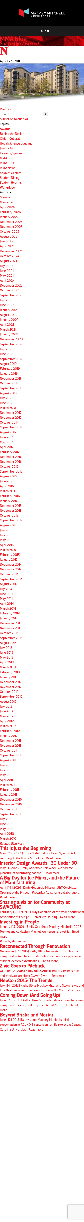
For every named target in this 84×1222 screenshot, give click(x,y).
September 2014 (11, 579)
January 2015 (9, 559)
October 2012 (9, 692)
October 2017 (9, 422)
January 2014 (9, 618)
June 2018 (6, 403)
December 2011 (10, 740)
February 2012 (10, 731)
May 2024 (7, 275)
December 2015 (10, 505)
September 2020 (12, 344)
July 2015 (6, 530)
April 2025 (7, 246)
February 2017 (10, 452)
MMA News (7, 168)
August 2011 (8, 760)
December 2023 (11, 285)
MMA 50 (5, 158)
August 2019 (8, 364)
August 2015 (8, 525)
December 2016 (11, 457)
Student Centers (10, 173)
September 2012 (11, 696)
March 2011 (7, 785)
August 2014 (8, 584)
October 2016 (9, 466)
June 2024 (7, 271)
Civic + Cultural (10, 138)
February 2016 (10, 496)
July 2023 (6, 300)
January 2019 (9, 373)
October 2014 (9, 574)
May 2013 (6, 657)
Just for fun (7, 148)
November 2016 (11, 461)
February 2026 (10, 212)
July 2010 (6, 819)
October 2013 (9, 633)
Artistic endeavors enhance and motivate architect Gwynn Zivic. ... (39, 970)
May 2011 (6, 775)
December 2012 (11, 682)
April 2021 (7, 324)
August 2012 (8, 701)
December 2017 (10, 412)
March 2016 (8, 491)
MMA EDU (7, 163)
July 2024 (6, 266)
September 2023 (11, 295)
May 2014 (6, 599)
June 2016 (6, 481)
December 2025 (11, 222)
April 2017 (7, 447)
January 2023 (9, 310)
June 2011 (6, 770)
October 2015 (9, 515)
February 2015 (10, 554)
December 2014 (11, 564)
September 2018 (11, 388)
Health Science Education (17, 143)
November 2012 (11, 687)
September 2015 (11, 520)
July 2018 (6, 398)
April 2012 (7, 721)
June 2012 (6, 711)
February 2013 (10, 672)
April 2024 (7, 280)
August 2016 (8, 476)
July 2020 (7, 349)
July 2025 (6, 241)
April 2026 (7, 207)
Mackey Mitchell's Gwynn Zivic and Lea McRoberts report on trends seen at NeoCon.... (42, 985)
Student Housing (11, 182)
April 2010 (7, 833)
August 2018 (8, 393)
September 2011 (10, 755)
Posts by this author (13, 941)
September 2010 (11, 814)
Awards (5, 129)
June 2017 (6, 437)
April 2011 (6, 780)
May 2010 (7, 829)
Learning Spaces (11, 153)
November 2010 (11, 804)
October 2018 (9, 383)
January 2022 (9, 319)
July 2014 (6, 589)
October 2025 (9, 231)
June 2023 (7, 305)
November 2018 (11, 378)
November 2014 (11, 569)
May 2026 (7, 202)
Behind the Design (12, 133)
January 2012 (9, 736)
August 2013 (8, 643)
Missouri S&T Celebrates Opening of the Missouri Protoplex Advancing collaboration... (40, 887)
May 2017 (6, 442)
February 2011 (9, 789)
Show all (5, 197)
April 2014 (7, 603)
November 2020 (11, 339)
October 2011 (9, 750)
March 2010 (8, 838)
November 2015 (10, 510)
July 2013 (6, 647)
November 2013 (11, 628)
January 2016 (9, 501)
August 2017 (8, 432)
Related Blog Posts (12, 843)
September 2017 (11, 427)
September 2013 (11, 638)
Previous (6, 109)
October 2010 (9, 809)
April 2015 (7, 545)
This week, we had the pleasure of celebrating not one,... (38, 867)
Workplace (7, 187)
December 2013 (11, 623)
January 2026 (9, 217)
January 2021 (9, 334)
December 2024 (11, 251)
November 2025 (11, 226)
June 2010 (7, 824)
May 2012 (6, 716)
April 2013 (7, 662)
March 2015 (8, 550)
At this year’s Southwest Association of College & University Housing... (42, 909)
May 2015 (6, 540)
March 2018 (8, 408)
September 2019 (11, 359)
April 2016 (7, 486)
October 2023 (9, 290)
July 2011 (5, 765)
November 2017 (10, 417)
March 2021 (8, 329)
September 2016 (11, 471)
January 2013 (9, 677)
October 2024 (9, 256)
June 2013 (6, 652)
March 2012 (8, 726)
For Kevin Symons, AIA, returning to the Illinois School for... (38, 853)
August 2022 (9, 315)
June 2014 (6, 594)
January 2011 (8, 794)
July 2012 (6, 706)
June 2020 (7, 354)
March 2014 (8, 608)
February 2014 (10, 613)
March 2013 (8, 667)
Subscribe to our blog (14, 119)
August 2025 (8, 236)
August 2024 (9, 261)
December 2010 (11, 799)
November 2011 (10, 745)
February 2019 (10, 368)
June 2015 (6, 535)
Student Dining (9, 178)
